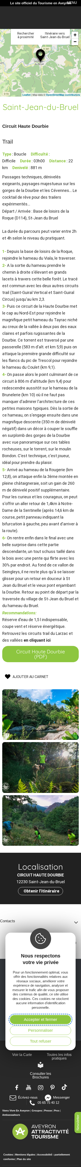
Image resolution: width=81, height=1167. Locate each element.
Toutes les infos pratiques (59, 1056)
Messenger (61, 1097)
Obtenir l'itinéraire (41, 891)
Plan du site (24, 1159)
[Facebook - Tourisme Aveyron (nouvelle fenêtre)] (16, 1087)
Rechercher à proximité (25, 35)
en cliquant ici (37, 640)
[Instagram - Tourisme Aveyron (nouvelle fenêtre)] (40, 1087)
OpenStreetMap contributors (63, 94)
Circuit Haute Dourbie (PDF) (40, 654)
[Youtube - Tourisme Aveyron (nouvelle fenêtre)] (28, 1087)
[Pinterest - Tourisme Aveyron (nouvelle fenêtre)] (52, 1087)
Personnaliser (40, 1030)
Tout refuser (40, 1041)
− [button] (75, 41)
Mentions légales (25, 1154)
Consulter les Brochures (40, 1075)
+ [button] (75, 35)
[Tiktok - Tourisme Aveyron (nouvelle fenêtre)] (64, 1087)
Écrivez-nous (28, 1097)
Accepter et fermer (40, 1019)
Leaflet (26, 94)
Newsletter (78, 1122)
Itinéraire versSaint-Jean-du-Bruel (55, 35)
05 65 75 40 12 (48, 1102)
